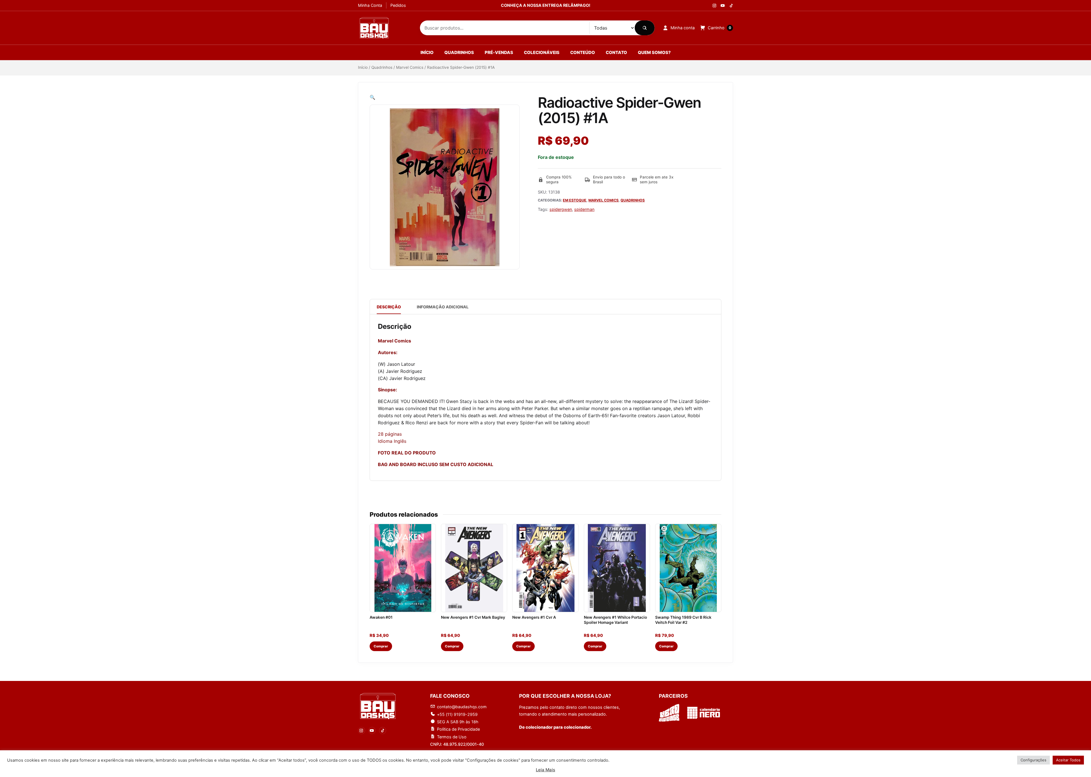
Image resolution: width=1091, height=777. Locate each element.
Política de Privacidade (458, 729)
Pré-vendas (499, 52)
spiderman (584, 209)
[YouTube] (372, 730)
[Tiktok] (731, 5)
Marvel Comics (409, 67)
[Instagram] (714, 5)
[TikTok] (382, 730)
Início (427, 52)
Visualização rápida (402, 605)
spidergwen (560, 209)
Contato (616, 52)
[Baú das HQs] (378, 706)
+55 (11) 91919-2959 (457, 714)
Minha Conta (370, 5)
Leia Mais (545, 769)
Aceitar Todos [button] (1068, 760)
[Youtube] (723, 5)
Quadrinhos (459, 52)
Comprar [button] (381, 646)
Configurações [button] (1033, 760)
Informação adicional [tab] (443, 306)
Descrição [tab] (389, 306)
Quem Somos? (654, 52)
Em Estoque (574, 200)
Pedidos (398, 5)
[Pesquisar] (645, 27)
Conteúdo (582, 52)
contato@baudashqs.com (462, 706)
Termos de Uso (452, 736)
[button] (372, 97)
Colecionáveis (541, 52)
